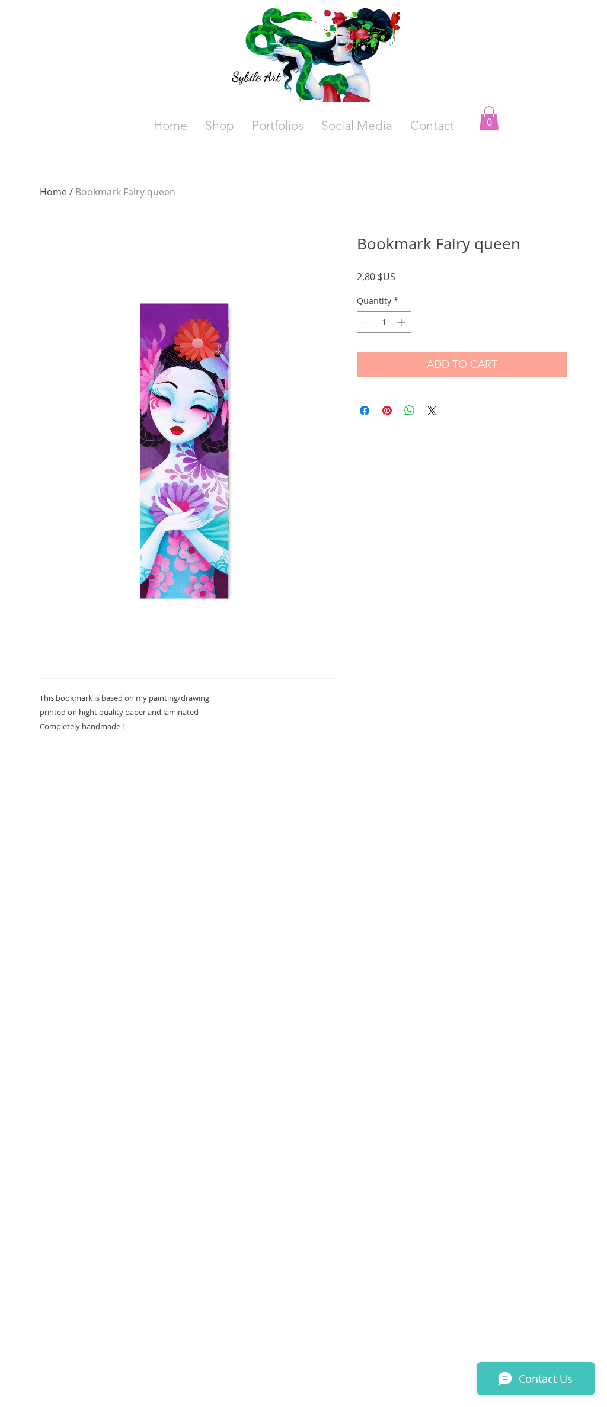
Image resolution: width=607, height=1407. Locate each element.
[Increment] (402, 322)
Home (53, 191)
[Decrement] (366, 322)
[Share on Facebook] (364, 410)
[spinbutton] (384, 322)
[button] (356, 125)
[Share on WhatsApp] (409, 410)
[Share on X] (432, 410)
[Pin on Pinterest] (387, 410)
